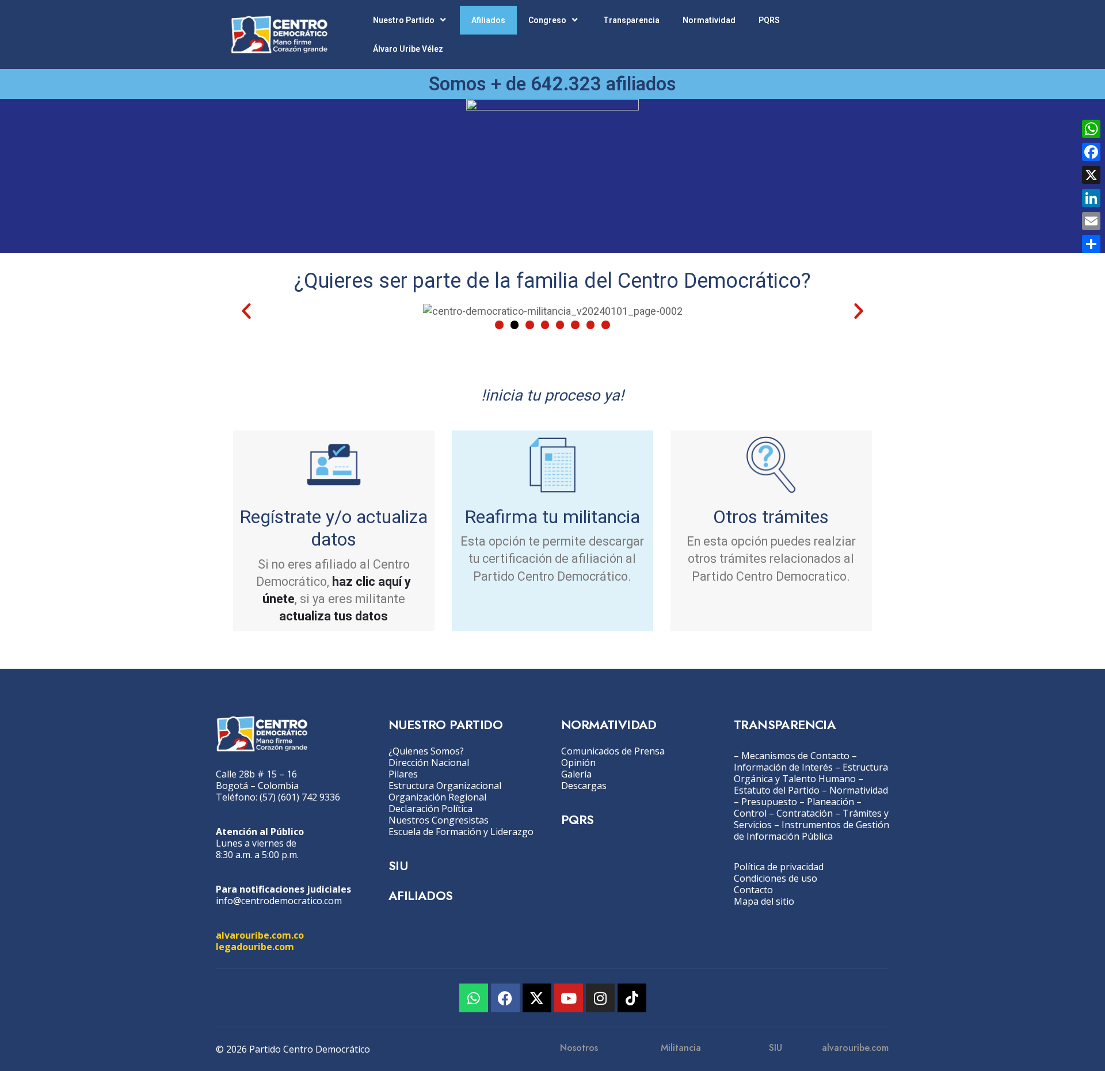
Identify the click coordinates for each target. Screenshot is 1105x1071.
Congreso (547, 20)
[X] (1091, 174)
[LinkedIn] (1091, 197)
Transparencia (631, 20)
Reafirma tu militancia (552, 517)
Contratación (804, 813)
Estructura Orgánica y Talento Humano (811, 773)
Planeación (830, 801)
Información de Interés (783, 767)
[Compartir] (1091, 244)
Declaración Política (430, 808)
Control (750, 813)
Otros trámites (771, 517)
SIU (397, 865)
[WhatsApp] (1091, 128)
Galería (576, 774)
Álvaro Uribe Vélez (408, 49)
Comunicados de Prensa (613, 751)
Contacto (753, 889)
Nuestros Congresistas (438, 820)
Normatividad (709, 20)
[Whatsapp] (473, 998)
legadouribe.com (255, 946)
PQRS (769, 20)
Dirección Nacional (428, 762)
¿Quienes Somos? (426, 751)
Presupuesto (769, 801)
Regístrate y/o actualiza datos (333, 528)
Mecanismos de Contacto (795, 755)
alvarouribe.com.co (260, 935)
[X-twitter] (537, 998)
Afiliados (488, 20)
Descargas (584, 785)
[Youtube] (568, 998)
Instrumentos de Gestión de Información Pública (811, 830)
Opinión (578, 762)
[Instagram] (600, 998)
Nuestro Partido (404, 20)
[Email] (1091, 221)
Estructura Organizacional (444, 785)
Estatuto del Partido (777, 790)
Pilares (403, 774)
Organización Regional (437, 797)
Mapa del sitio (764, 901)
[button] (246, 310)
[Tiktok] (632, 998)
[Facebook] (505, 998)
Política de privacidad (779, 866)
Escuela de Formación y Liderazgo (461, 831)
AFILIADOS (420, 895)
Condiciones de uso (775, 878)
